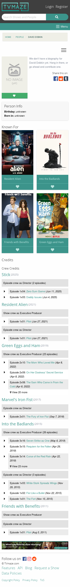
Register (62, 7)
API (20, 568)
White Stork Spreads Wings (41, 483)
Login (50, 7)
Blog (28, 568)
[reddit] (61, 79)
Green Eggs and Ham (51, 242)
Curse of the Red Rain (38, 456)
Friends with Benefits (16, 242)
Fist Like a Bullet (35, 493)
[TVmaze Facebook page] (25, 559)
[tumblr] (66, 79)
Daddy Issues (34, 297)
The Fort (31, 498)
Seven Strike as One (37, 440)
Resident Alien (12, 178)
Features (8, 568)
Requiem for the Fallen (38, 446)
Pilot (28, 321)
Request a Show (46, 568)
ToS (42, 580)
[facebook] (56, 79)
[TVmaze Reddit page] (34, 559)
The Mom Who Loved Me (40, 362)
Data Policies (12, 573)
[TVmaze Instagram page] (29, 559)
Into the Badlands (49, 178)
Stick (6, 274)
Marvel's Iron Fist (17, 399)
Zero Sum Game (35, 291)
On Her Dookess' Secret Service (44, 372)
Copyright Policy (11, 580)
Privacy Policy (30, 580)
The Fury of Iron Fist (37, 416)
